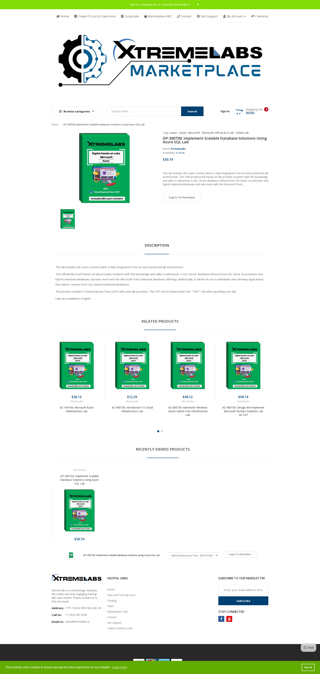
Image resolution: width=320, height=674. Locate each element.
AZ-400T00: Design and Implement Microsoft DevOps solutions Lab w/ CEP (243, 411)
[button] (55, 371)
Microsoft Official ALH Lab (218, 132)
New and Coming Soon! (121, 595)
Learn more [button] (119, 667)
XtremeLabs (178, 148)
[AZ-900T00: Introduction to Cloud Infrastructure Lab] (132, 365)
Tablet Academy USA (119, 628)
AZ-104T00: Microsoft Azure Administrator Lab (77, 409)
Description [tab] (157, 245)
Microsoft (194, 132)
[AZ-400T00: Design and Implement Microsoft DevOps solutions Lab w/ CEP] (243, 365)
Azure (173, 132)
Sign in (225, 111)
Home (55, 124)
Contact (112, 617)
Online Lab (242, 132)
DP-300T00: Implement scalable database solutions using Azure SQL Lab (79, 479)
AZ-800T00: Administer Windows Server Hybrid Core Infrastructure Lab (188, 411)
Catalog (111, 600)
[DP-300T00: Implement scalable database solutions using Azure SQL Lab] (67, 218)
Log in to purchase (182, 197)
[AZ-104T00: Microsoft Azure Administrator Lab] (77, 365)
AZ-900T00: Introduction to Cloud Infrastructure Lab (132, 409)
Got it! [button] (308, 667)
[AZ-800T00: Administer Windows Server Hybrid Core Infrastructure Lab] (188, 365)
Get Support (114, 622)
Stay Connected (231, 612)
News (110, 606)
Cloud (182, 132)
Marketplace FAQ (117, 611)
